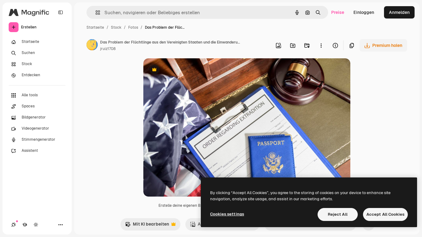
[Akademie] (25, 225)
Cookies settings (227, 214)
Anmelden (399, 12)
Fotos (133, 27)
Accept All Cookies (385, 214)
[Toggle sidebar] (60, 12)
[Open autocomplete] (95, 12)
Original (183, 70)
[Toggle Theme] (36, 225)
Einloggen (363, 12)
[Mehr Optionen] (321, 45)
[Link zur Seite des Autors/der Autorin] (92, 45)
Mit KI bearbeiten (147, 225)
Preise (337, 12)
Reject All (338, 214)
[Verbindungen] (14, 225)
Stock (116, 27)
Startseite (95, 27)
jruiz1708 (108, 48)
